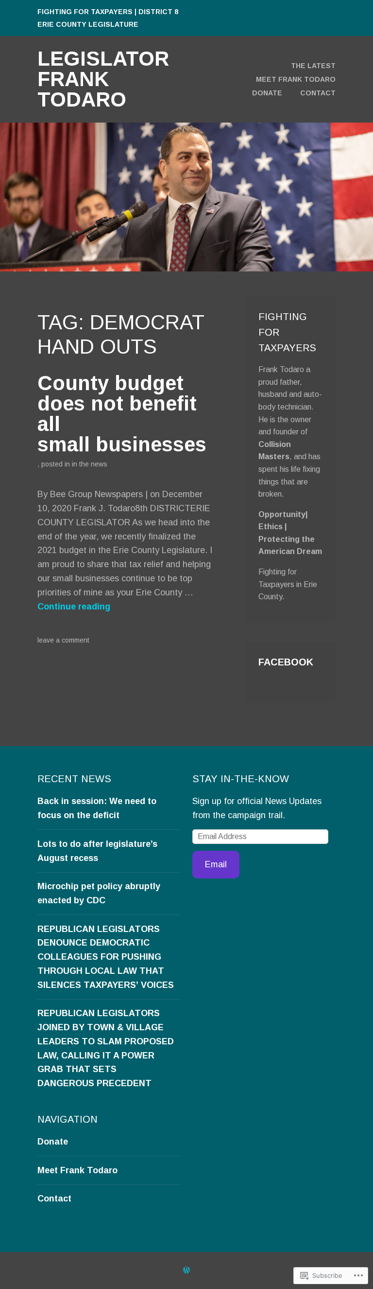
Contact (318, 93)
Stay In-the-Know (240, 778)
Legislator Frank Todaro (103, 79)
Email (216, 864)
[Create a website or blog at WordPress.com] (186, 1270)
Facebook (285, 662)
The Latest (313, 66)
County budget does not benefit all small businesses (121, 414)
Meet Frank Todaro (296, 79)
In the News (89, 464)
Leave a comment (63, 640)
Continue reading (73, 606)
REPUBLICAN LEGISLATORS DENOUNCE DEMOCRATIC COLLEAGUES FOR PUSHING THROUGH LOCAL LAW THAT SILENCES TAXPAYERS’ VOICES (105, 957)
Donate (267, 93)
